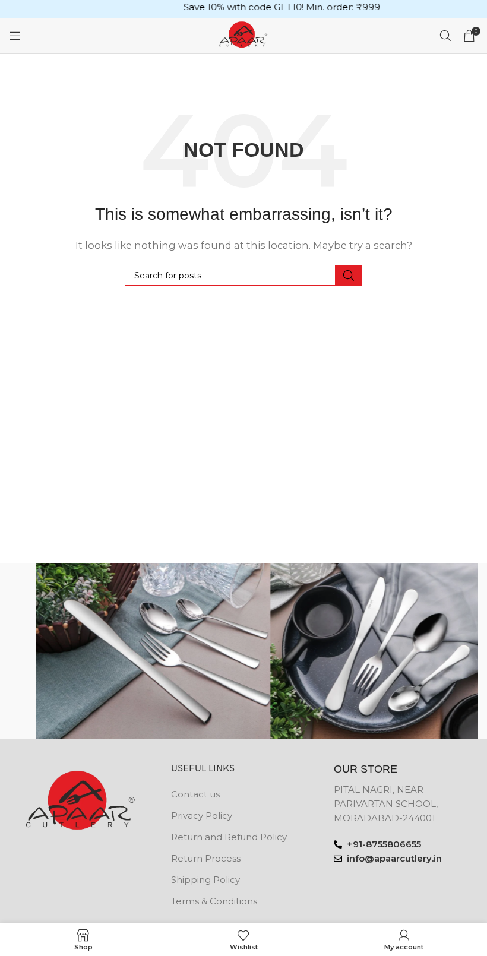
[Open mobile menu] (15, 36)
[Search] (445, 36)
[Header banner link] (243, 9)
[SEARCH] (348, 275)
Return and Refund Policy (229, 837)
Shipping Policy (205, 879)
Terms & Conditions (214, 901)
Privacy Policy (201, 815)
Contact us (195, 794)
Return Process (206, 858)
